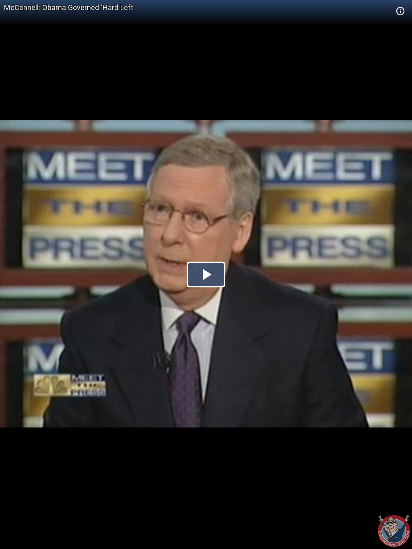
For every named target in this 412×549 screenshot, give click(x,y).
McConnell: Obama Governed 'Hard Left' (69, 7)
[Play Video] (206, 274)
